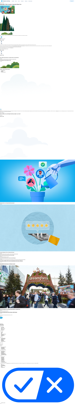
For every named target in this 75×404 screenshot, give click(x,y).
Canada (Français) (3, 348)
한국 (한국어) (2, 360)
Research (2, 71)
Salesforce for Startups (3, 341)
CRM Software (2, 340)
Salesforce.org (2, 334)
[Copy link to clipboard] (1, 43)
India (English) (2, 357)
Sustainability (2, 335)
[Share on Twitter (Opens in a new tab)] (1, 42)
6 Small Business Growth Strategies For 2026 (5, 60)
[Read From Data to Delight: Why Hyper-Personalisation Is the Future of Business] (12, 259)
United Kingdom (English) (3, 354)
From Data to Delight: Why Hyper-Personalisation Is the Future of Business (11, 260)
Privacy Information (3, 365)
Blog (1, 333)
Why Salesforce (2, 327)
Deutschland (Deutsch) (3, 351)
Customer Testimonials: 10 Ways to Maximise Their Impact (7, 252)
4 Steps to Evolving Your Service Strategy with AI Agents (8, 312)
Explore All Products (3, 328)
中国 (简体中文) (2, 358)
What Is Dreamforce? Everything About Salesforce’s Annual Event (10, 309)
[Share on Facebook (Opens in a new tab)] (1, 53)
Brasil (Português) (3, 347)
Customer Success (3, 329)
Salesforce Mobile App (3, 338)
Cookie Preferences (3, 367)
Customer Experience (3, 70)
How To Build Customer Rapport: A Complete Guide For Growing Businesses (9, 57)
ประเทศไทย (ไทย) (3, 361)
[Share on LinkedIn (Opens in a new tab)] (1, 41)
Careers (2, 332)
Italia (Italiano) (2, 352)
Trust (1, 366)
